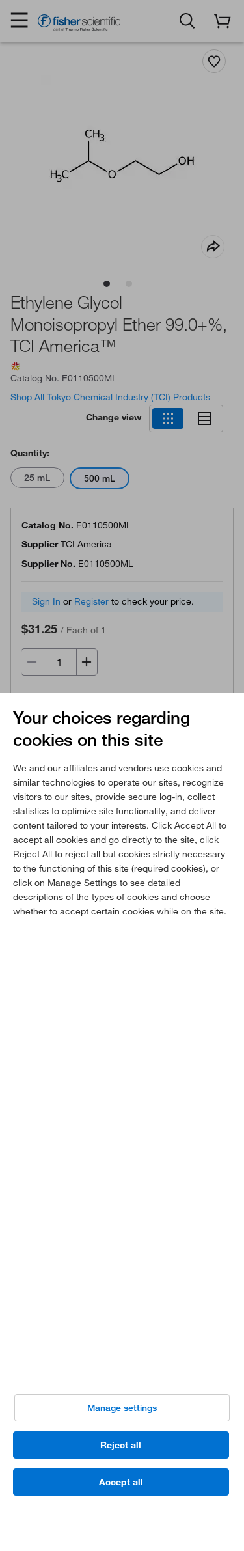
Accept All (121, 1482)
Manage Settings (122, 1408)
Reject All (120, 1445)
